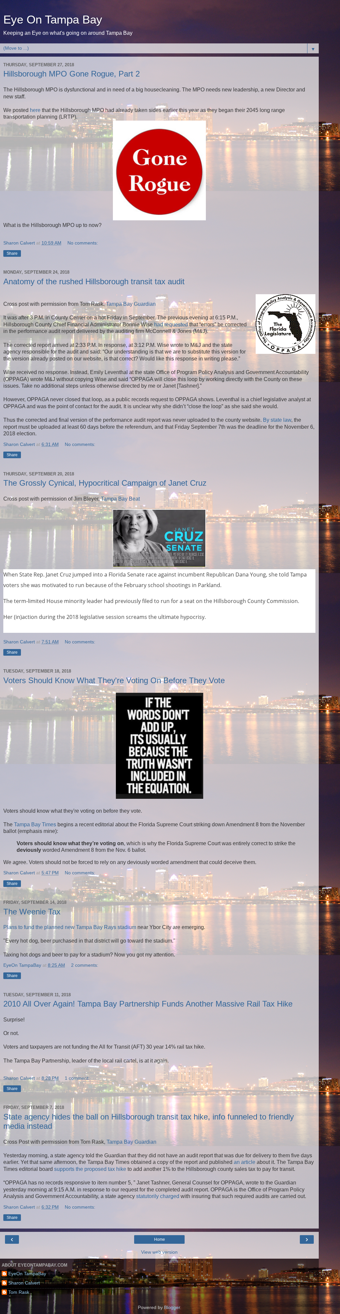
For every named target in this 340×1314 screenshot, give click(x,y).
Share (12, 253)
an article (244, 1162)
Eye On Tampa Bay (52, 19)
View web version (159, 1252)
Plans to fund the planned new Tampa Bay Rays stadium (69, 927)
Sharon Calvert (24, 1283)
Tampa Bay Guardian (131, 304)
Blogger (172, 1307)
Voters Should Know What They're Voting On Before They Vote (114, 680)
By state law (277, 420)
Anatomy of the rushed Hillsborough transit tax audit (94, 281)
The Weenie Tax (31, 911)
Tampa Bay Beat (120, 499)
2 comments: (84, 965)
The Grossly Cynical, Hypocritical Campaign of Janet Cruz (105, 482)
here (35, 110)
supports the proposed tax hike (90, 1169)
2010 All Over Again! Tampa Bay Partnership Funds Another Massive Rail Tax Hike (148, 1003)
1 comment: (77, 1078)
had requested (171, 324)
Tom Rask (18, 1292)
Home (159, 1239)
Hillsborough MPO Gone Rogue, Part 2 (71, 73)
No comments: (82, 243)
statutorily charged (157, 1196)
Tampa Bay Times (35, 824)
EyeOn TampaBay (27, 1273)
